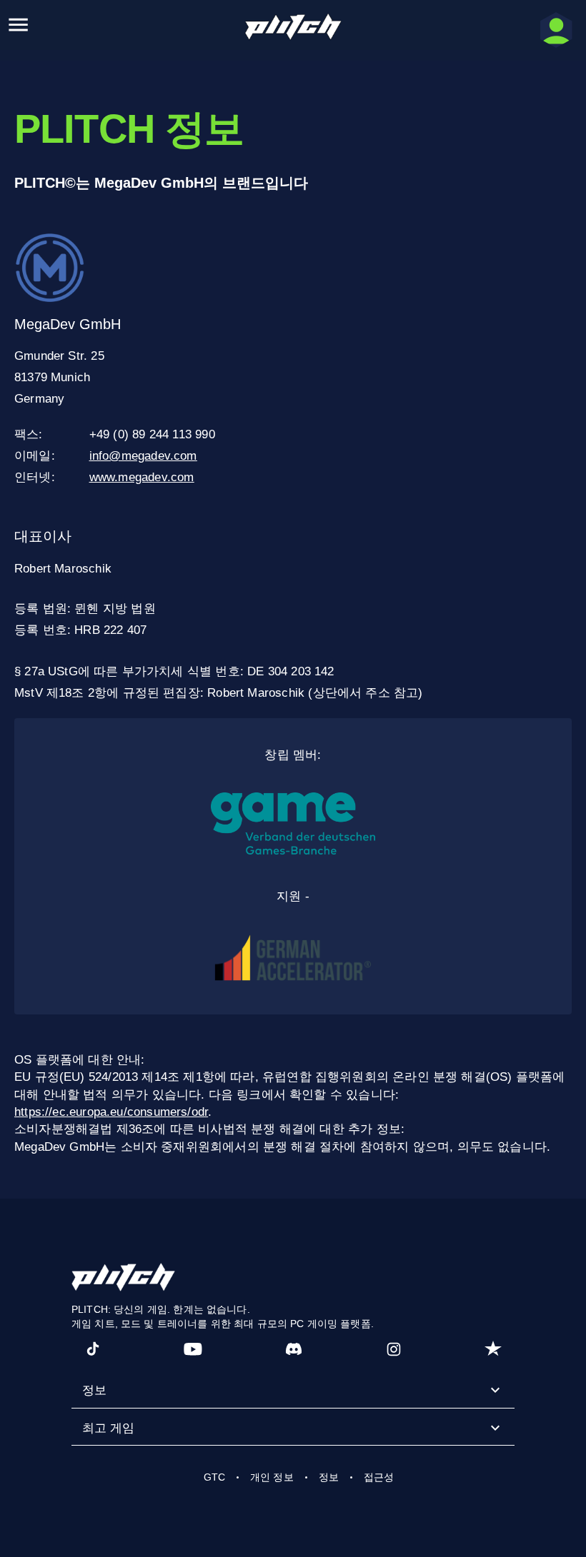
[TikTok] (92, 1348)
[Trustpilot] (493, 1348)
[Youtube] (193, 1348)
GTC (214, 1477)
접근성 (379, 1477)
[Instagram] (393, 1349)
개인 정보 (272, 1477)
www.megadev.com (141, 477)
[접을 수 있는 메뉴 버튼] (18, 24)
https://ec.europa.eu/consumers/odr (111, 1112)
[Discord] (293, 1348)
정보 (329, 1477)
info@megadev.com (143, 456)
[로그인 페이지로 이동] (556, 30)
